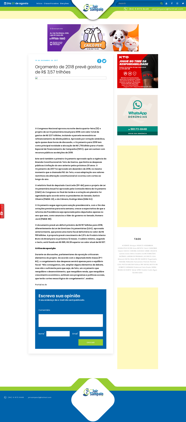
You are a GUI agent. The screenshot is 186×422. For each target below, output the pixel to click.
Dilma (132, 254)
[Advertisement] (137, 186)
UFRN (139, 270)
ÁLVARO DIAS (137, 273)
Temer (134, 270)
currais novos (124, 254)
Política (137, 264)
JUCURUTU (147, 256)
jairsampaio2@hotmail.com (167, 9)
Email (75, 333)
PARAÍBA (122, 262)
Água (155, 270)
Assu (135, 248)
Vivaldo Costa (146, 270)
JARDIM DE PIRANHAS (135, 256)
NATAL (127, 259)
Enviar (90, 342)
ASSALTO (140, 245)
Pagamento (152, 259)
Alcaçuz (133, 245)
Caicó (146, 248)
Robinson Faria (140, 267)
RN (156, 264)
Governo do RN (141, 254)
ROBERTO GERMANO (126, 267)
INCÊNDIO (122, 256)
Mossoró (121, 259)
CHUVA (126, 251)
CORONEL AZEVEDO (136, 251)
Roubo (148, 267)
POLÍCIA (146, 262)
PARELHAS (129, 262)
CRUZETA (153, 251)
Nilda (132, 259)
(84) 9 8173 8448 (139, 9)
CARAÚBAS (153, 248)
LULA (154, 256)
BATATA (140, 248)
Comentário (44, 310)
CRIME (147, 251)
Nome (42, 333)
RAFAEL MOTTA (149, 264)
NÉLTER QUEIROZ (141, 259)
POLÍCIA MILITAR (128, 264)
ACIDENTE (125, 245)
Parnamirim (138, 262)
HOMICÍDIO (151, 254)
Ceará (120, 251)
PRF (142, 264)
